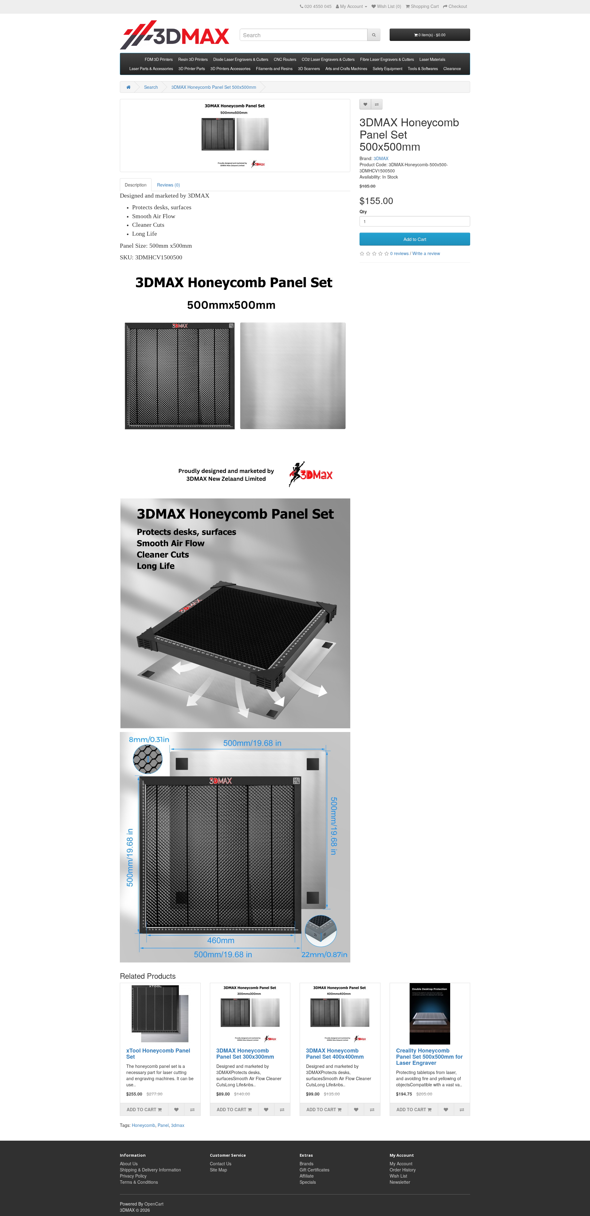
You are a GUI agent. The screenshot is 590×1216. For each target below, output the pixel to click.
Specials (308, 1182)
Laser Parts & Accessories (151, 68)
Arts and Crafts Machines (346, 68)
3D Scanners (309, 68)
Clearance (452, 68)
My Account (401, 1163)
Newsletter (400, 1182)
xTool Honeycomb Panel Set (158, 1053)
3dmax (177, 1125)
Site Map (218, 1170)
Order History (403, 1170)
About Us (129, 1163)
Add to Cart (414, 239)
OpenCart (153, 1204)
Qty (363, 211)
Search (151, 87)
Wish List (398, 1176)
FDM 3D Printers (159, 59)
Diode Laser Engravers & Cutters (240, 59)
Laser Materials (432, 59)
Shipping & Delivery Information (150, 1170)
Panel (163, 1125)
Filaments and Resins (274, 68)
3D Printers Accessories (230, 68)
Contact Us (220, 1163)
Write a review (426, 253)
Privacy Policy (133, 1176)
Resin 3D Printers (193, 59)
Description (136, 185)
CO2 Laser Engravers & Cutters (328, 59)
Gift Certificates (314, 1170)
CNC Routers (285, 59)
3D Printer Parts (192, 68)
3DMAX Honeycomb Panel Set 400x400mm (335, 1053)
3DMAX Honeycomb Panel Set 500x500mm (213, 87)
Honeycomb (143, 1125)
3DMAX (381, 158)
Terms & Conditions (139, 1182)
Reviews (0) (168, 185)
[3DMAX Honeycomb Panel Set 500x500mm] (235, 135)
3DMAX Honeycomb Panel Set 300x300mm (245, 1053)
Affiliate (307, 1176)
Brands (306, 1163)
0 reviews (399, 253)
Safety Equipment (387, 68)
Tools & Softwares (423, 68)
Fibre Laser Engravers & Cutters (387, 59)
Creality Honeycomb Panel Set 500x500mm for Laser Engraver (429, 1056)
